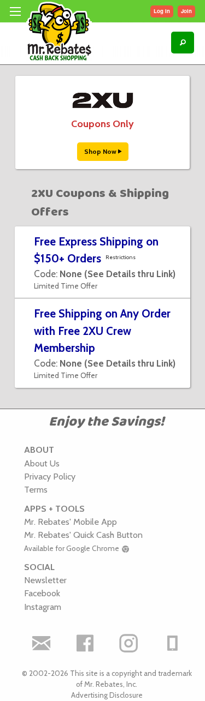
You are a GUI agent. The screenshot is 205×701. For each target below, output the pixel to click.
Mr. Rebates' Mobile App (70, 521)
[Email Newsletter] (41, 643)
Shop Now (101, 151)
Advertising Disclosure (107, 695)
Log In (162, 11)
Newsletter (45, 579)
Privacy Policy (49, 476)
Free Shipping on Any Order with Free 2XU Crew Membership (102, 330)
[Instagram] (128, 643)
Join (186, 11)
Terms (36, 489)
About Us (42, 463)
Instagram (42, 606)
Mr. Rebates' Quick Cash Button (83, 534)
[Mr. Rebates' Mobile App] (172, 643)
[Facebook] (84, 643)
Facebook (42, 593)
